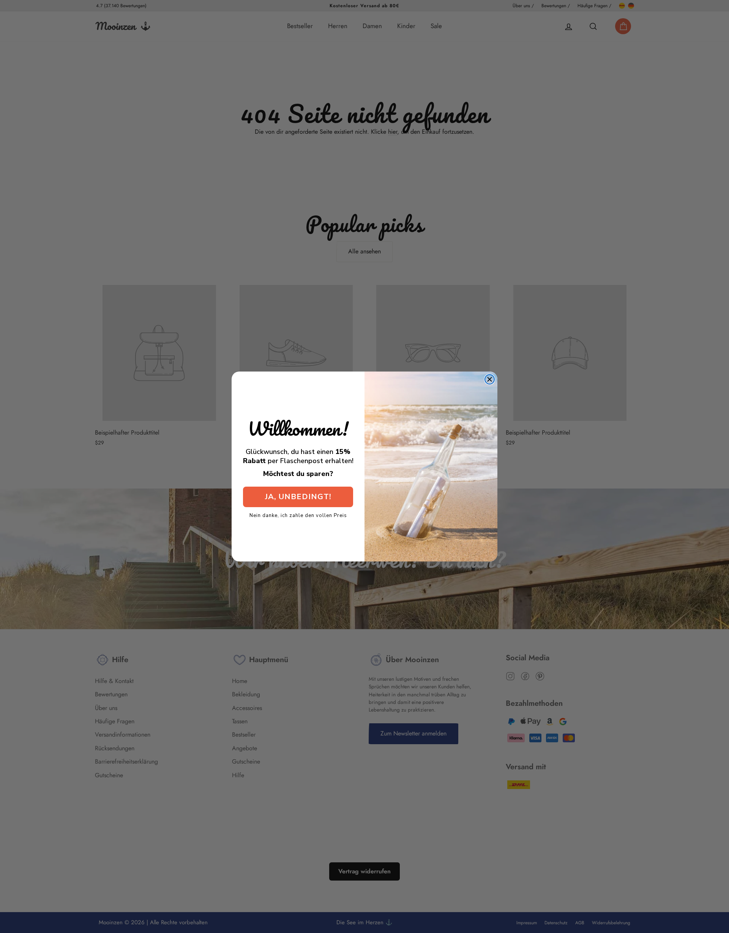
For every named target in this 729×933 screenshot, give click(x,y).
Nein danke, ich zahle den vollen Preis (298, 515)
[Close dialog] (489, 379)
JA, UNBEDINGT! (298, 497)
